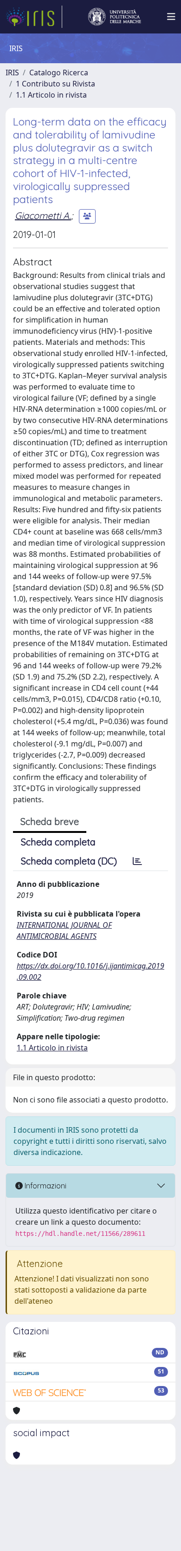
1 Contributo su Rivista (55, 84)
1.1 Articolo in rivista (51, 95)
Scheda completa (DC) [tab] (69, 861)
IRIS (12, 72)
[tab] (137, 861)
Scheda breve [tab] (49, 821)
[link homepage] (34, 17)
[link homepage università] (114, 17)
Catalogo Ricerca (58, 72)
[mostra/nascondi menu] (171, 16)
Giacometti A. (43, 215)
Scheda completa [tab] (58, 842)
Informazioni (44, 1185)
